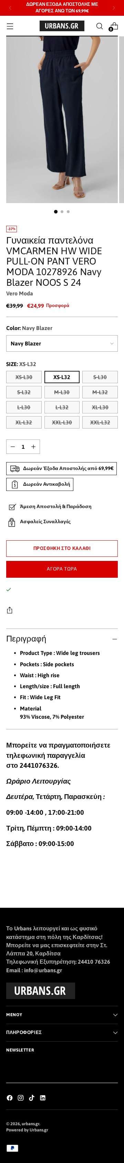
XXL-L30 (62, 422)
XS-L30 (24, 377)
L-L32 (62, 407)
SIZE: (21, 364)
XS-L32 (61, 377)
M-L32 (100, 392)
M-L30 (62, 392)
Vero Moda (19, 293)
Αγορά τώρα (62, 569)
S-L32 (24, 392)
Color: (29, 328)
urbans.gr (30, 1123)
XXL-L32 (100, 422)
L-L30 (23, 407)
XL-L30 (100, 407)
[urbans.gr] (62, 26)
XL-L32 (24, 422)
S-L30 (100, 377)
